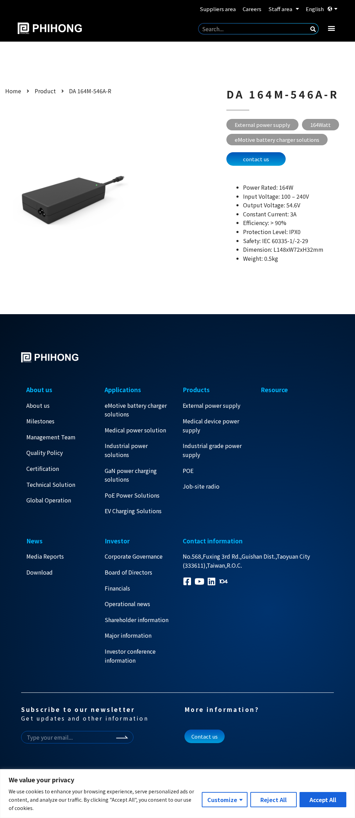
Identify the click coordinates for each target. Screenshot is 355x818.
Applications (123, 389)
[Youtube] (199, 581)
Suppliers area (218, 8)
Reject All (273, 799)
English (315, 8)
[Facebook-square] (187, 581)
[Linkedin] (211, 581)
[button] (331, 28)
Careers (252, 8)
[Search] (313, 29)
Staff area (280, 8)
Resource (274, 389)
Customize (222, 799)
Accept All (323, 799)
